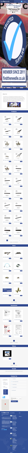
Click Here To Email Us (5, 392)
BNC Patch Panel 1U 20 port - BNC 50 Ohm (8, 197)
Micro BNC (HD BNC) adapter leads (8, 257)
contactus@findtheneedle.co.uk (6, 418)
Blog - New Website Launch (7, 294)
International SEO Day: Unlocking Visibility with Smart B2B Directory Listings (15, 447)
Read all (11, 452)
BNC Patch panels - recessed (18, 257)
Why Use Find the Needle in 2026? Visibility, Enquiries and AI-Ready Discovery (15, 417)
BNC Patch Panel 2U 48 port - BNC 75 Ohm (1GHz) (21, 234)
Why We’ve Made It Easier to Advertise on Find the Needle (15, 429)
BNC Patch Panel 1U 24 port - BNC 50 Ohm (20, 209)
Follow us (20, 416)
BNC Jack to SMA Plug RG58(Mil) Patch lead (20, 160)
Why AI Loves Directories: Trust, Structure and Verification (15, 434)
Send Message (14, 401)
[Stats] (4, 397)
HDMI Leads (4, 357)
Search (13, 86)
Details (10, 124)
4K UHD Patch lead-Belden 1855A (7, 135)
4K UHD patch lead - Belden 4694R (19, 135)
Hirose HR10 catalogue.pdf (6, 319)
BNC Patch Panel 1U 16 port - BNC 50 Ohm (20, 172)
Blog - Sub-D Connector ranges (18, 269)
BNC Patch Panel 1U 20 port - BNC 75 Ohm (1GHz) (21, 197)
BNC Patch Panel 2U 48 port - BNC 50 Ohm (8, 234)
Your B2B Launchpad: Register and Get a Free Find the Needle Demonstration (15, 440)
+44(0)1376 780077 (4, 426)
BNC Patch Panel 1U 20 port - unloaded (8, 209)
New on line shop (16, 294)
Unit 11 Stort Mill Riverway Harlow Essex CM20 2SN (5, 384)
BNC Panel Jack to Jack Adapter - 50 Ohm (8, 172)
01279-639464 (14, 11)
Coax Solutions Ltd (13, 9)
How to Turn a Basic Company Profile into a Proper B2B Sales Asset (15, 423)
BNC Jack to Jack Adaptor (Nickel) (7, 160)
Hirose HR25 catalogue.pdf (18, 319)
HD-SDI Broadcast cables (6, 269)
